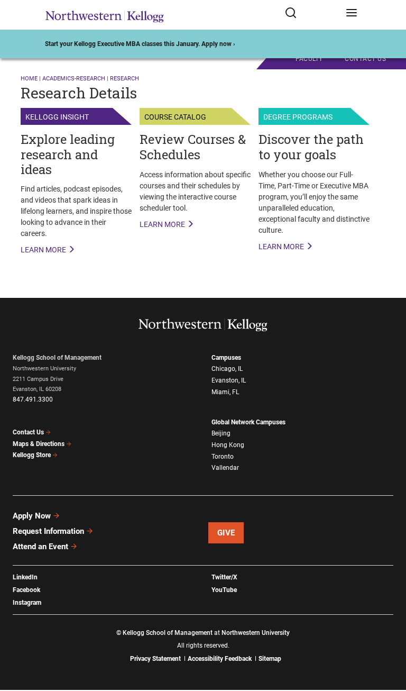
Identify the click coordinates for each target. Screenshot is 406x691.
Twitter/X (224, 577)
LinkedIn (25, 577)
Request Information (48, 531)
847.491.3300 (33, 399)
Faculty (309, 58)
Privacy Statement (155, 658)
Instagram (27, 602)
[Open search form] (311, 15)
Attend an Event (40, 546)
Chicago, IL (227, 368)
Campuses (226, 357)
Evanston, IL (228, 380)
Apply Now (32, 516)
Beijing (220, 433)
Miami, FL (225, 392)
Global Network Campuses (248, 422)
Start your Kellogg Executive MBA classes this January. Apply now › (140, 44)
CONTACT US (365, 58)
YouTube (224, 590)
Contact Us (28, 432)
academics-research (73, 78)
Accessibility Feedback (220, 658)
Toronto (222, 456)
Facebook (26, 590)
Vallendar (225, 467)
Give (226, 533)
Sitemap (270, 658)
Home (29, 78)
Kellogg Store (32, 455)
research (124, 78)
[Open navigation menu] (351, 15)
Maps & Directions (38, 444)
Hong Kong (227, 445)
